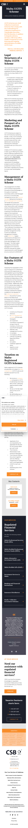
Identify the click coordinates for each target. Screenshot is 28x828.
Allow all (14, 424)
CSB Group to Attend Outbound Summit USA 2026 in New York (6, 739)
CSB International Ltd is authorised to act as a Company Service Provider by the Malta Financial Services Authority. (14, 806)
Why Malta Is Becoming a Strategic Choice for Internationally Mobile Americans (21, 739)
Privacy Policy (14, 820)
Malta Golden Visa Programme (14, 797)
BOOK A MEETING (19, 0)
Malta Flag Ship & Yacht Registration (14, 792)
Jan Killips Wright (13, 501)
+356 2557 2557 (14, 756)
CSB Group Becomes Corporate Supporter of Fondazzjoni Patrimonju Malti (13, 739)
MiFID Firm (11, 236)
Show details (21, 420)
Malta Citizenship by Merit (14, 794)
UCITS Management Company (13, 201)
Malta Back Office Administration (14, 777)
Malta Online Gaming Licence (14, 780)
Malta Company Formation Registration (14, 775)
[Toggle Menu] (24, 4)
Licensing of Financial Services (14, 785)
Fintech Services (14, 782)
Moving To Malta (14, 790)
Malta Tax (14, 787)
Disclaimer (14, 818)
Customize (13, 429)
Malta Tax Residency (14, 799)
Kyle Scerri (14, 487)
